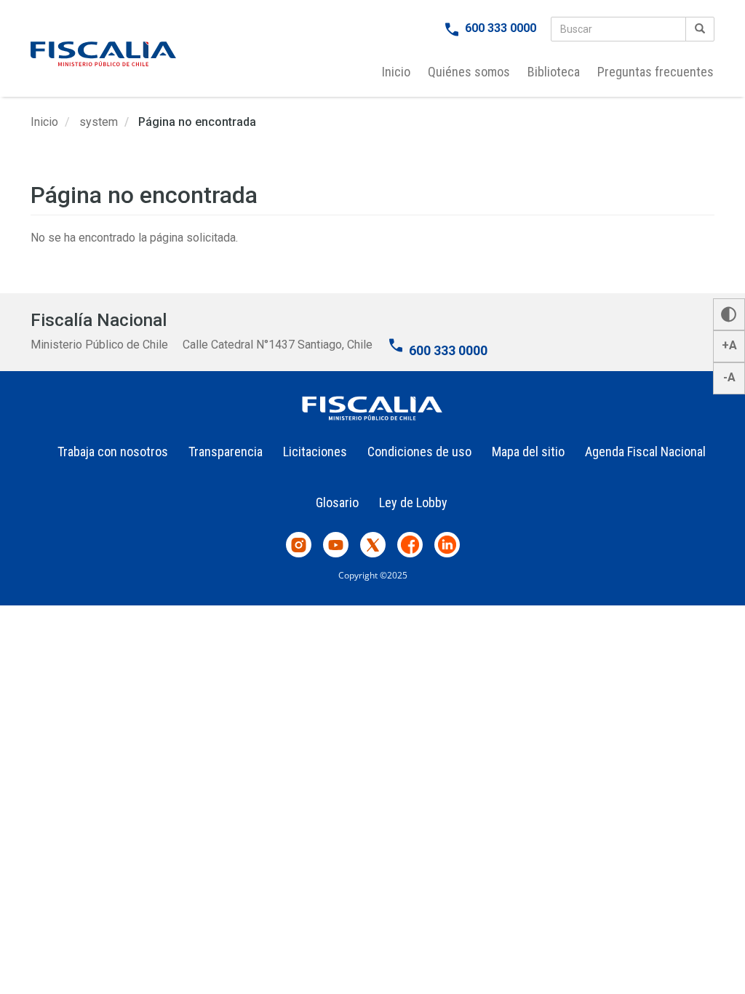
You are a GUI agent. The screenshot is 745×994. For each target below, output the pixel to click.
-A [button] (729, 377)
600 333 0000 (500, 28)
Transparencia (225, 451)
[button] (729, 314)
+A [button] (729, 345)
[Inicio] (103, 53)
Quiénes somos (469, 71)
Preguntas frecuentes (655, 71)
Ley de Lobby (413, 502)
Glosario (337, 502)
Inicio (396, 71)
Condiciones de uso (419, 451)
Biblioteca (553, 71)
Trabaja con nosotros (112, 451)
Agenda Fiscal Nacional (645, 451)
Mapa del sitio (528, 451)
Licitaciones (315, 451)
